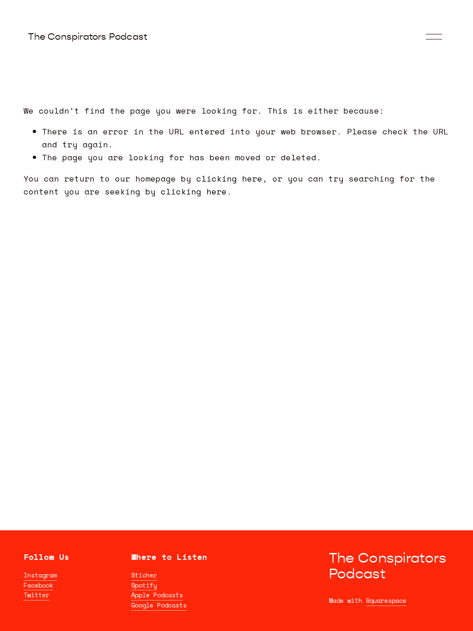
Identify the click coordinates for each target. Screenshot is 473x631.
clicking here (229, 178)
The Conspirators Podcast (87, 36)
